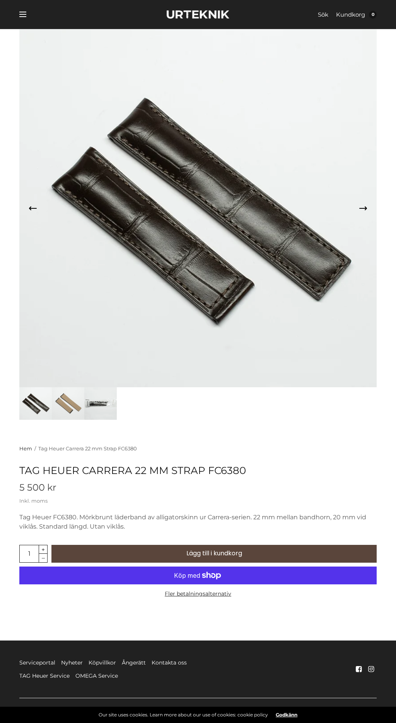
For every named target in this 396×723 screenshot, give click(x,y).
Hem (25, 448)
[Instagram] (371, 669)
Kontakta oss (169, 662)
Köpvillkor (102, 662)
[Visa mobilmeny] (27, 14)
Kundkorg (350, 14)
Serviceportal (37, 662)
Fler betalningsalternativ (198, 593)
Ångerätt (134, 662)
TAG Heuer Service (44, 675)
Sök (323, 14)
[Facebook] (358, 669)
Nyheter (72, 662)
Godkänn (286, 715)
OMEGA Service (96, 675)
